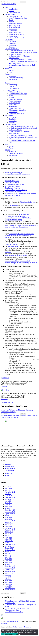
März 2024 (8, 488)
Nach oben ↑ (28, 627)
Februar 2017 (9, 562)
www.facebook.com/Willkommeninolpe (17, 174)
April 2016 (8, 580)
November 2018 (10, 528)
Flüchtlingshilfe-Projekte (28, 202)
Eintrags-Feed (9, 466)
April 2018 (8, 537)
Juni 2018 (8, 533)
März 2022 (8, 495)
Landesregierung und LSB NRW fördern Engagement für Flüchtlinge (18, 219)
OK (3, 634)
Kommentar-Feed (10, 468)
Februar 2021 (9, 506)
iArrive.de (8, 252)
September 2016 (10, 571)
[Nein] (19, 634)
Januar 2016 (8, 586)
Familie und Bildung (15, 23)
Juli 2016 (8, 575)
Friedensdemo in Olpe (12, 610)
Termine (11, 11)
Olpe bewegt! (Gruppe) (12, 188)
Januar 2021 (8, 508)
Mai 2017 (8, 557)
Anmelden (8, 465)
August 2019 (9, 523)
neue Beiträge (13, 9)
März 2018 (8, 539)
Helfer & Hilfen (10, 14)
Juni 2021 (8, 501)
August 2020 (9, 515)
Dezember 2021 (10, 497)
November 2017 (10, 546)
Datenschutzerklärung (16, 78)
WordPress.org (9, 470)
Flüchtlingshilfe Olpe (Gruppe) (14, 184)
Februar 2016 (9, 584)
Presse (11, 72)
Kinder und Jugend (15, 25)
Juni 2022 (8, 494)
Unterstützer (12, 45)
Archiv (7, 68)
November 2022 (10, 492)
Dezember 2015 (10, 588)
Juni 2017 (8, 555)
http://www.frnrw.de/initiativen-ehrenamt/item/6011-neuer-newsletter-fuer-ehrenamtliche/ (21, 226)
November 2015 (10, 589)
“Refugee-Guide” (13, 246)
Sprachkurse (13, 31)
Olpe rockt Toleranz (7, 402)
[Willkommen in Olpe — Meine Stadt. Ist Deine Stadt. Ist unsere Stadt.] (8, 4)
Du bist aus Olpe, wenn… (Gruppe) (16, 190)
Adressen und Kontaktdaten (17, 34)
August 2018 (9, 532)
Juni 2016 (8, 577)
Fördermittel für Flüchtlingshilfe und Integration (17, 215)
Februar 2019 (9, 526)
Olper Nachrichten (14, 12)
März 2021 (8, 504)
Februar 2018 (9, 541)
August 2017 (9, 551)
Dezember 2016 (10, 566)
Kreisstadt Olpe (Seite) (12, 181)
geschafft (11, 70)
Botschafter (12, 43)
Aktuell (7, 7)
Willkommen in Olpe (15, 16)
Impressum (12, 76)
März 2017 (8, 561)
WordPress (4, 623)
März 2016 (8, 582)
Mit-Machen (9, 40)
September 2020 (10, 514)
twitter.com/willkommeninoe (14, 172)
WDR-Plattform (13, 206)
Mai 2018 (8, 535)
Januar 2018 (8, 542)
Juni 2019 (8, 524)
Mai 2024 (8, 486)
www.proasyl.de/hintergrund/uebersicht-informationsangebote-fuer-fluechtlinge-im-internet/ (21, 262)
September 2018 (10, 530)
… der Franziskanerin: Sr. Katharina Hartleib (23, 52)
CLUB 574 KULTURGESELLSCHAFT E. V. (20, 608)
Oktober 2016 (9, 570)
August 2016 (9, 573)
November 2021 (10, 499)
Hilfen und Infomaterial (16, 38)
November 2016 (10, 568)
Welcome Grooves (11, 244)
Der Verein (12, 41)
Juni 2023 (8, 490)
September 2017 (10, 550)
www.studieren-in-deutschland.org (16, 255)
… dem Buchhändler (15, 54)
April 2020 (8, 517)
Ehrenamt (12, 47)
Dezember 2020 (10, 510)
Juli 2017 (8, 553)
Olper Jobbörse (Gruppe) (13, 191)
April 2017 (8, 559)
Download (4, 386)
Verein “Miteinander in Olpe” (18, 18)
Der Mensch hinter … (12, 49)
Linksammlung (13, 36)
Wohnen (11, 21)
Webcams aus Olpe (15, 32)
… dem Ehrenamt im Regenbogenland (21, 50)
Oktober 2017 (9, 548)
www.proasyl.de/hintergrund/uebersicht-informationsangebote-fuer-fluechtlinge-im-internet (19, 235)
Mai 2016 (8, 579)
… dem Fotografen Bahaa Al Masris (20, 59)
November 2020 (10, 512)
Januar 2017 (8, 564)
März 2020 (8, 519)
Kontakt (7, 74)
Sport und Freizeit (14, 27)
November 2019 (10, 521)
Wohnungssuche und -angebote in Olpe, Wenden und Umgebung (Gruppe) (20, 194)
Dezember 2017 (10, 544)
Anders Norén (17, 627)
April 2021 (8, 503)
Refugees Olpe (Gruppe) (12, 186)
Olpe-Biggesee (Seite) (12, 182)
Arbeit (11, 20)
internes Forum (13, 79)
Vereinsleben (13, 29)
